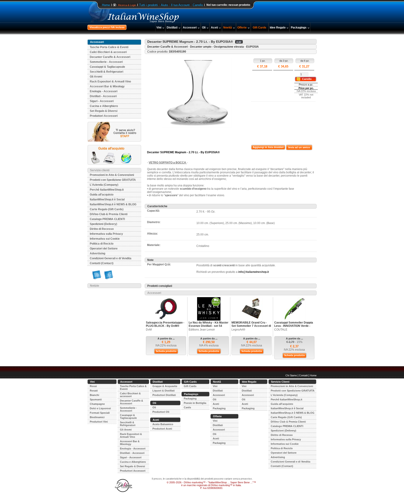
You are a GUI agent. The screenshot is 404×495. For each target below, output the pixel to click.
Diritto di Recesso (102, 229)
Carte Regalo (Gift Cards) (106, 209)
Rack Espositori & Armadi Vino (110, 81)
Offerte (242, 27)
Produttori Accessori (104, 116)
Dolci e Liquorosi (100, 408)
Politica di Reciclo (101, 243)
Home (106, 5)
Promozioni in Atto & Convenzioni (112, 175)
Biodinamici (97, 417)
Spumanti (96, 399)
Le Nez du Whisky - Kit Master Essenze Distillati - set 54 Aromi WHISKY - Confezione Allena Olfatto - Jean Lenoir (208, 327)
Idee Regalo (277, 27)
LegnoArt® (238, 329)
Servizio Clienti (280, 381)
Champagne (97, 403)
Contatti (303, 375)
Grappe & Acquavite (164, 386)
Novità (227, 27)
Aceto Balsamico (162, 424)
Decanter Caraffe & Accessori (110, 57)
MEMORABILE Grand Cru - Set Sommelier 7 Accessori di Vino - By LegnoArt (251, 326)
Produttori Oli (160, 411)
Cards (187, 407)
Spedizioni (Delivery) (103, 224)
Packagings (299, 27)
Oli (204, 27)
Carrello (198, 5)
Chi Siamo (291, 375)
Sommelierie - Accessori (106, 62)
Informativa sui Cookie (105, 238)
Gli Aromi (96, 76)
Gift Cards (259, 27)
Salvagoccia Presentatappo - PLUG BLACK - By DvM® (165, 324)
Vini (158, 27)
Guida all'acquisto (101, 194)
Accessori (190, 27)
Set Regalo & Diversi (103, 111)
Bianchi (94, 395)
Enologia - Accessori (103, 91)
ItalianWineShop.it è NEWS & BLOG (113, 204)
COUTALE (280, 329)
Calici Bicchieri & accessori (108, 52)
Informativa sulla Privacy (106, 233)
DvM (149, 329)
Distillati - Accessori (103, 96)
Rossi (93, 386)
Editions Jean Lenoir (202, 329)
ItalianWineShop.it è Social (107, 199)
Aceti (214, 27)
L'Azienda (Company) (104, 184)
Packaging (190, 398)
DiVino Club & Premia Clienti (108, 214)
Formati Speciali (100, 412)
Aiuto (164, 5)
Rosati (94, 390)
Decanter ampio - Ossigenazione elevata (217, 46)
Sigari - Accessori (102, 101)
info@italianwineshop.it (253, 272)
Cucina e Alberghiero (104, 106)
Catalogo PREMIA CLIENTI (107, 219)
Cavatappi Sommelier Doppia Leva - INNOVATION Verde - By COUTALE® (293, 326)
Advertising (97, 253)
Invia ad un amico (299, 147)
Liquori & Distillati (163, 390)
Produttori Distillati (164, 395)
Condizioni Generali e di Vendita (110, 258)
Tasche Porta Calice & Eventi (109, 47)
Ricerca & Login (127, 5)
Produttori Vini (99, 421)
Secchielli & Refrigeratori (106, 71)
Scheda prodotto (166, 351)
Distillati (172, 27)
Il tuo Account (180, 5)
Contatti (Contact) (101, 263)
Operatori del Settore (104, 248)
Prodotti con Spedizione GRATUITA (113, 180)
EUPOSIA (252, 46)
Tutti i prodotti (148, 5)
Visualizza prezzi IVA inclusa (107, 27)
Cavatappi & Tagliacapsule (107, 66)
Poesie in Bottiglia (195, 403)
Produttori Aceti (162, 428)
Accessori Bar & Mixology (107, 86)
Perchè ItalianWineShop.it (107, 189)
